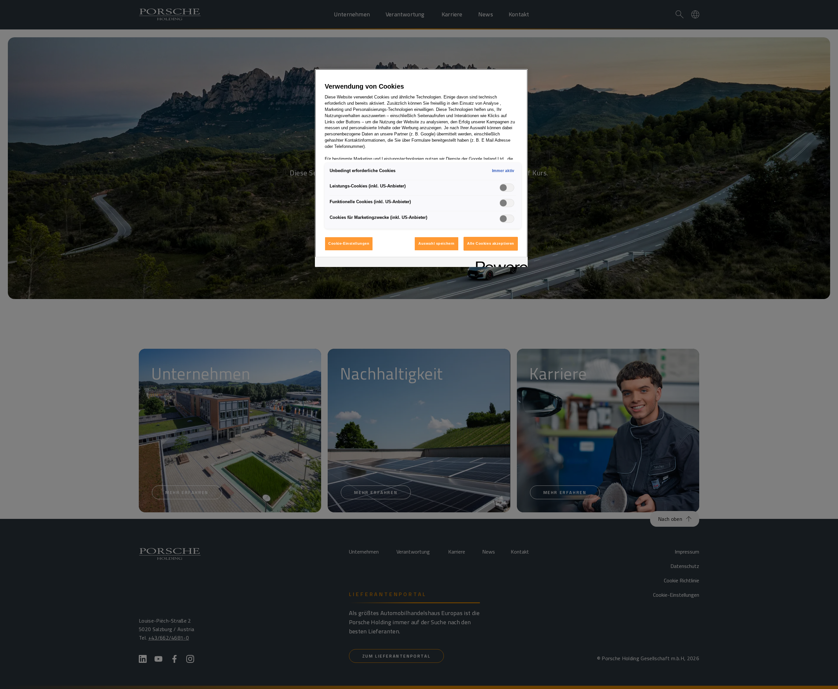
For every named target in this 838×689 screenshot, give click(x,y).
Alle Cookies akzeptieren (490, 243)
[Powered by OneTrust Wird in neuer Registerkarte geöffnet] (499, 263)
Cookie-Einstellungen (348, 243)
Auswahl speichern (436, 243)
